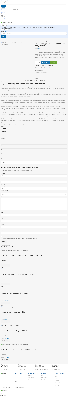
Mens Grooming (43, 41)
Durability (3, 184)
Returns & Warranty (18, 379)
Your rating (4, 173)
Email (2, 230)
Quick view (6, 328)
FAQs (15, 381)
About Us (30, 375)
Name (3, 224)
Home (36, 41)
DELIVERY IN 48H (4, 366)
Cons (2, 218)
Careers (29, 379)
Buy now (53, 62)
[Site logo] (4, 0)
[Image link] (3, 373)
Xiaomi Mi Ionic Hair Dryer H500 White (15, 124)
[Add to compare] (2, 328)
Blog (42, 375)
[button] (5, 340)
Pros (2, 212)
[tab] (26, 80)
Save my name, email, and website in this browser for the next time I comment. (19, 238)
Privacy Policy (31, 377)
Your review (4, 197)
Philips (39, 76)
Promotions (43, 379)
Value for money (4, 178)
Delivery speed (4, 190)
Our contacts (44, 377)
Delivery (16, 376)
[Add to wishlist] (9, 328)
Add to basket (45, 62)
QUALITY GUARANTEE (39, 366)
